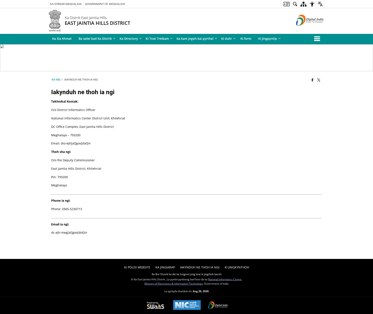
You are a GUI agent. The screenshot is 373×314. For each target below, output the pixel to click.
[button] (318, 38)
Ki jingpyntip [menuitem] (267, 38)
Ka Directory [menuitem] (129, 38)
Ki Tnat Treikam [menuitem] (157, 38)
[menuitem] (286, 4)
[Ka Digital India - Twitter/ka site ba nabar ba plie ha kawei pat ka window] (304, 29)
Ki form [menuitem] (245, 38)
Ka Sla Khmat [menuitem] (62, 38)
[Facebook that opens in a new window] (312, 80)
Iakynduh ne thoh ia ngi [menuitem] (200, 267)
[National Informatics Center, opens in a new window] (187, 305)
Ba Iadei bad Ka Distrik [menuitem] (95, 38)
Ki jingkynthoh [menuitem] (237, 267)
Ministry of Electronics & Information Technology (173, 283)
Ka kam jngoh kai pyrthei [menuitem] (195, 38)
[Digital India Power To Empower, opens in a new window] (218, 305)
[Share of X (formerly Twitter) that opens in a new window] (318, 80)
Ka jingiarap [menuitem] (165, 267)
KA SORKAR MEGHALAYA (66, 4)
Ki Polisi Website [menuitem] (137, 267)
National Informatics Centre (224, 279)
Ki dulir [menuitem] (226, 38)
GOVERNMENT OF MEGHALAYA (105, 4)
